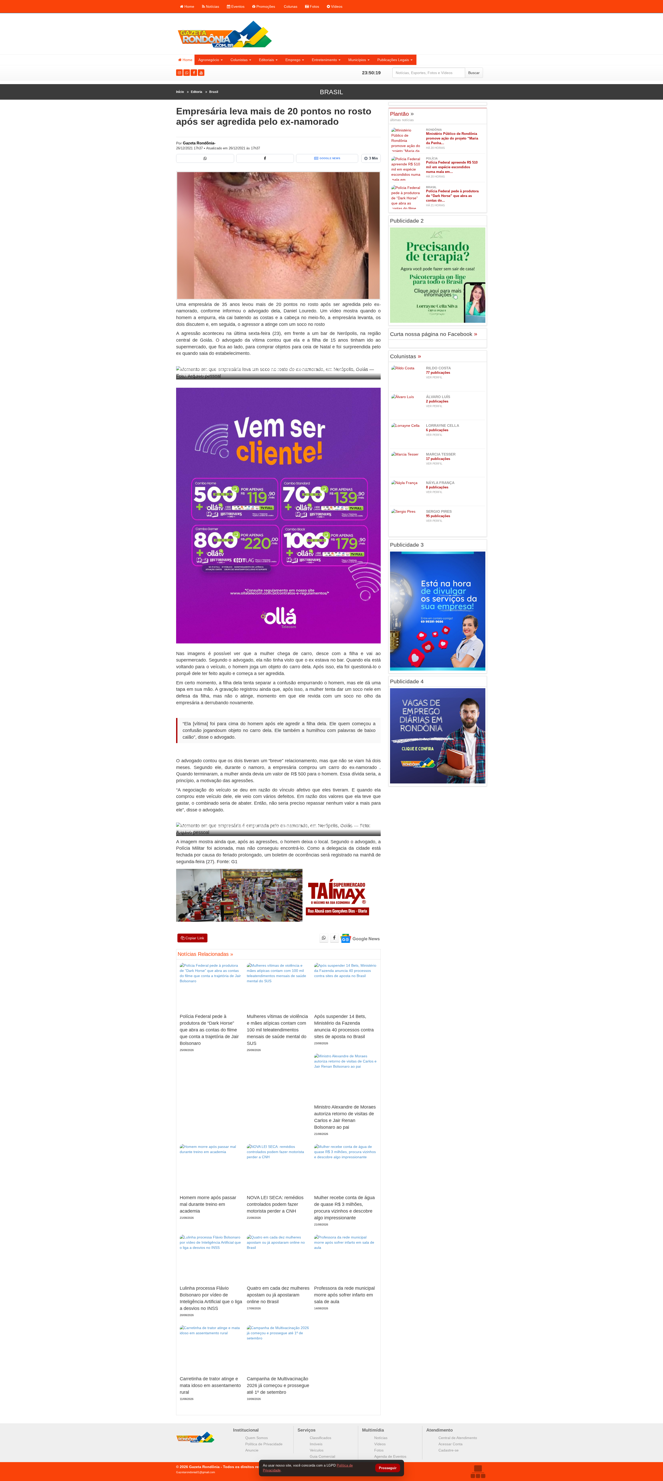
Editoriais (266, 60)
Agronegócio (208, 60)
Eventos (237, 6)
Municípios (357, 60)
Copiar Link (194, 938)
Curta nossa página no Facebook (433, 334)
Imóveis (316, 1444)
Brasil (213, 92)
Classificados (320, 1438)
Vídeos (336, 6)
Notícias (212, 6)
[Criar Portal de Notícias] (478, 1471)
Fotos (314, 6)
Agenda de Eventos (390, 1456)
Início (180, 92)
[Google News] (359, 938)
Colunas (290, 6)
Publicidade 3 (407, 545)
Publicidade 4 (407, 681)
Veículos (316, 1450)
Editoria (196, 92)
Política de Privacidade (264, 1444)
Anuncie (251, 1450)
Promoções (265, 6)
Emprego (292, 60)
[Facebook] (194, 72)
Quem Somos (256, 1438)
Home (188, 6)
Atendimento (439, 1430)
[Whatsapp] (186, 72)
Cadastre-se (448, 1450)
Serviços (306, 1430)
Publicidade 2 (407, 221)
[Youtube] (201, 72)
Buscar (474, 73)
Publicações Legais (393, 60)
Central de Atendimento (457, 1438)
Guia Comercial (322, 1456)
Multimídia (373, 1430)
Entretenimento (324, 60)
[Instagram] (179, 72)
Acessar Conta (450, 1444)
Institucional (246, 1430)
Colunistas (239, 60)
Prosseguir (388, 1468)
